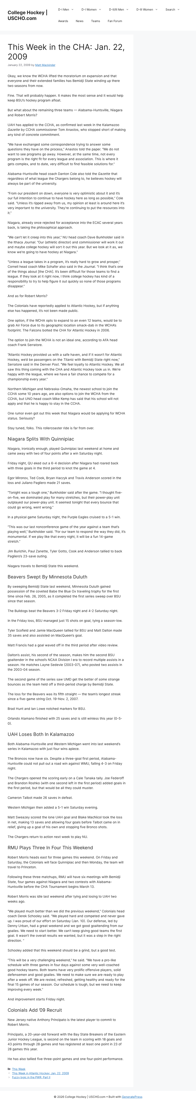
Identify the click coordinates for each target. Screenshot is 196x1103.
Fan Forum (115, 21)
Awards (63, 21)
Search (170, 9)
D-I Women (89, 9)
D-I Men (63, 9)
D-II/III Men (116, 9)
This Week (18, 1069)
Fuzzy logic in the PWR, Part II (31, 1077)
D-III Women (144, 9)
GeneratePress (132, 1097)
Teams (95, 21)
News (79, 21)
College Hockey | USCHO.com (27, 15)
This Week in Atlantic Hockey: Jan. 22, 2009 (40, 1073)
